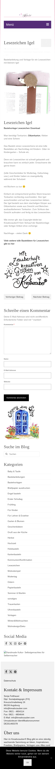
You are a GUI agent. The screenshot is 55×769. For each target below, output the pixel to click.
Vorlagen (47, 52)
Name (6, 359)
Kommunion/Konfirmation (20, 560)
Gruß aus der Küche (17, 532)
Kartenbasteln (14, 554)
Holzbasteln (13, 549)
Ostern (11, 582)
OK (27, 762)
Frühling (12, 504)
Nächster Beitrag (41, 297)
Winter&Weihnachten (18, 621)
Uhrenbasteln (14, 609)
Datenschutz (10, 680)
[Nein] (51, 757)
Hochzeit (12, 543)
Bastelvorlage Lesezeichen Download (22, 128)
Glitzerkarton (34, 135)
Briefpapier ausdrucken (19, 488)
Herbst (19, 52)
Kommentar (9, 324)
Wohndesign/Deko (16, 626)
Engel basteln (14, 493)
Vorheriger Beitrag (14, 297)
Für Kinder (34, 49)
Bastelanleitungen (16, 477)
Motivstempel (14, 571)
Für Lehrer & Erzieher (18, 515)
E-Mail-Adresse (10, 370)
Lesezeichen (27, 52)
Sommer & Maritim (17, 593)
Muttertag (12, 576)
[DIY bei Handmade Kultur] (27, 654)
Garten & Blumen (16, 521)
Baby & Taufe (14, 471)
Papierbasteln (38, 52)
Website (7, 382)
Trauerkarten (14, 604)
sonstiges (12, 598)
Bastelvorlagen (24, 49)
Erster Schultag (15, 499)
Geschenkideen (10, 52)
